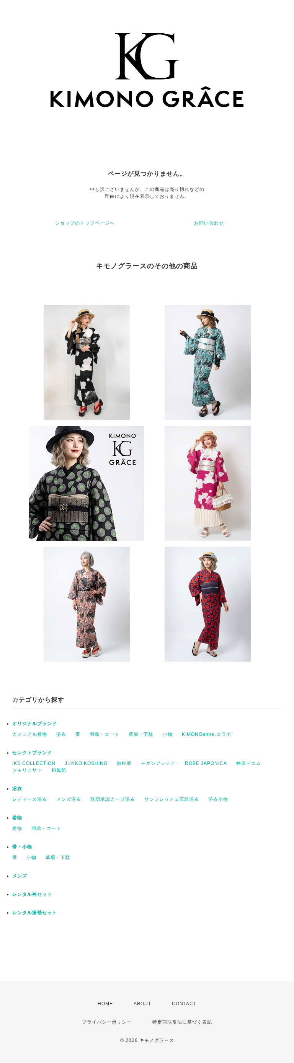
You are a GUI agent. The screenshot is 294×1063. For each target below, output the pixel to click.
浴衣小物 (218, 799)
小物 (168, 734)
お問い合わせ (209, 223)
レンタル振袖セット (34, 912)
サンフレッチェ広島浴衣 (171, 799)
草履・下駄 (141, 734)
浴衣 (61, 734)
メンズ (19, 876)
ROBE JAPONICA (206, 763)
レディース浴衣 (29, 799)
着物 (17, 817)
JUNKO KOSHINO (86, 763)
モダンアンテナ (158, 763)
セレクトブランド (32, 752)
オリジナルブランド (34, 723)
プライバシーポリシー (107, 1022)
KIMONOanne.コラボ (206, 734)
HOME (105, 1003)
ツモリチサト (27, 770)
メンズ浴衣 (68, 799)
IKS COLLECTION (34, 763)
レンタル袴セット (32, 894)
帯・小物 (22, 846)
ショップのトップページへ (85, 223)
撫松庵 (124, 763)
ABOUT (142, 1003)
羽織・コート (104, 734)
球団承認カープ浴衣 (112, 799)
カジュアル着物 (29, 734)
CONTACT (184, 1003)
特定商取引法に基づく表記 (182, 1022)
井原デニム (248, 763)
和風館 (58, 770)
